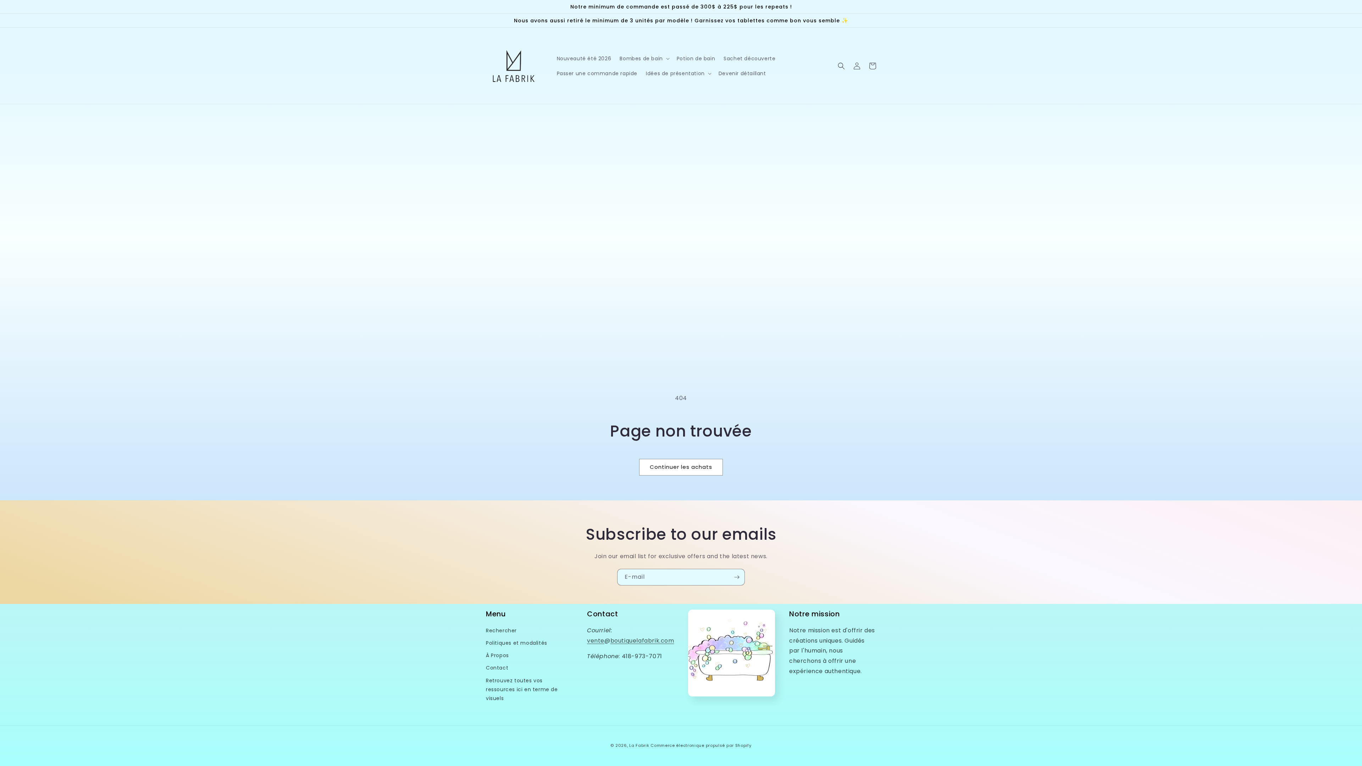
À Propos (497, 655)
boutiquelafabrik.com (642, 641)
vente (595, 641)
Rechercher (501, 630)
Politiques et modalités (516, 642)
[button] (643, 58)
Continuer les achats (681, 467)
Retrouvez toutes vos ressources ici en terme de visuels (522, 689)
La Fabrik (639, 745)
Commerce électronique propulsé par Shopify (700, 745)
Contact (497, 667)
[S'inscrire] (736, 577)
